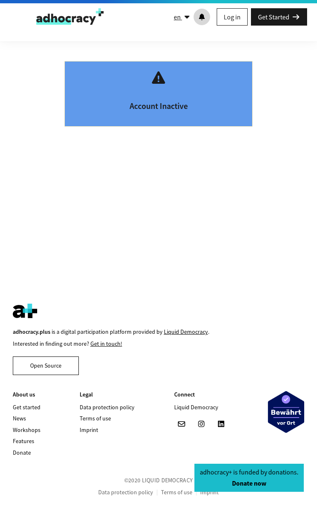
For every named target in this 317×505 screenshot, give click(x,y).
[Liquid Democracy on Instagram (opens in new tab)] (201, 424)
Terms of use (95, 418)
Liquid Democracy (186, 331)
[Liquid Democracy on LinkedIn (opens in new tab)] (221, 424)
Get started (26, 407)
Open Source (46, 365)
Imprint (89, 430)
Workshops (26, 430)
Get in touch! (106, 343)
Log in (232, 17)
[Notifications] (202, 17)
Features (23, 441)
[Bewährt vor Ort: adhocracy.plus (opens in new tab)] (286, 411)
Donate (22, 452)
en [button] (178, 17)
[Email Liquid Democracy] (181, 424)
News (19, 418)
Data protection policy (107, 407)
